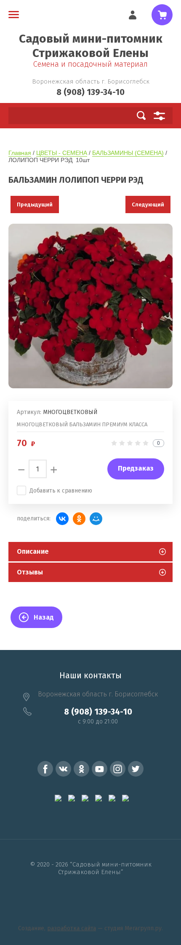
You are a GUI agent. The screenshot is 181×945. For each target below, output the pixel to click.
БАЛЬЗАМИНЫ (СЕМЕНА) (128, 152)
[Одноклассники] (79, 518)
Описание (33, 551)
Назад (44, 617)
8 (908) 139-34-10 (90, 92)
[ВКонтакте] (62, 518)
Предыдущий (35, 204)
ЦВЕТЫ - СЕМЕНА (61, 152)
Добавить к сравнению (60, 490)
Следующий (148, 204)
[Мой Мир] (96, 518)
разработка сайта (71, 928)
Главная (19, 152)
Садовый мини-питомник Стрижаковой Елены (90, 46)
